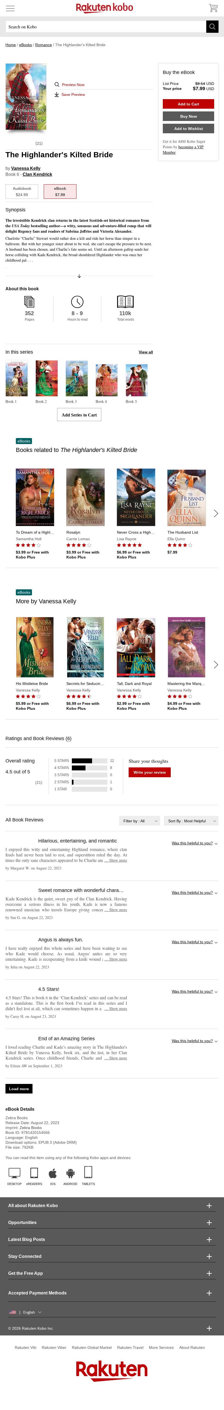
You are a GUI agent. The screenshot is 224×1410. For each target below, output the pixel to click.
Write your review (150, 772)
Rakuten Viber (54, 1347)
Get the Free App (25, 1273)
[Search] (212, 26)
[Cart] (213, 8)
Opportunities (22, 1222)
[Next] (216, 513)
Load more (19, 1089)
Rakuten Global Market (92, 1347)
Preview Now (73, 84)
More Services (161, 1347)
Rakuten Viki (25, 1347)
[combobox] (139, 821)
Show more (115, 860)
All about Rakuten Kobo (33, 1205)
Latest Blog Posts (26, 1239)
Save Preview (73, 94)
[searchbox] (112, 26)
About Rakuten (192, 1347)
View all (146, 352)
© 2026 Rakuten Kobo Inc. (31, 1328)
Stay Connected (25, 1256)
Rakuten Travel (130, 1347)
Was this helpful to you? (192, 843)
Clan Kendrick (37, 174)
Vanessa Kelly (25, 168)
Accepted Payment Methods (37, 1293)
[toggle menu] (10, 8)
